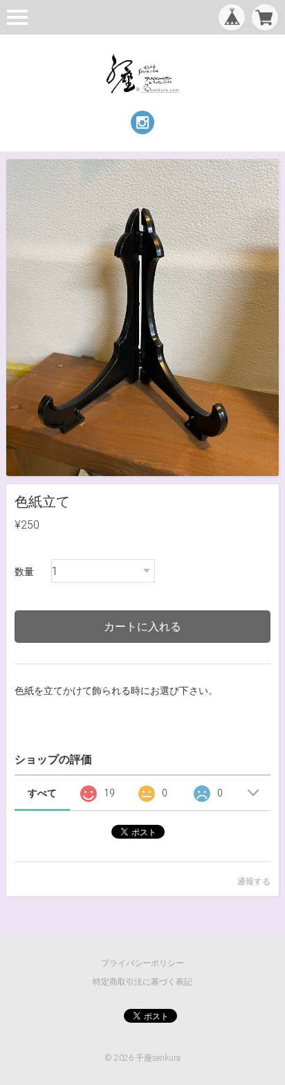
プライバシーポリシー (142, 963)
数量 (24, 571)
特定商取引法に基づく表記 (142, 982)
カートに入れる (142, 626)
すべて (42, 793)
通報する (253, 881)
